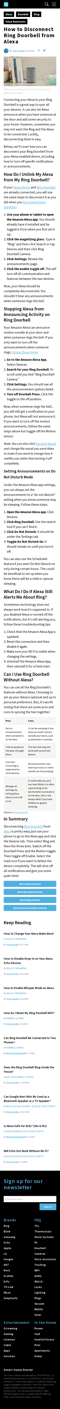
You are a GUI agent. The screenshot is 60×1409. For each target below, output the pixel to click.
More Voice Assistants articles (30, 907)
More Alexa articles (30, 883)
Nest (28, 1106)
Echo (16, 1156)
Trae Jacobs (19, 50)
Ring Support (20, 812)
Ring (36, 14)
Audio (7, 1106)
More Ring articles (30, 899)
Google (18, 1106)
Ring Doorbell (46, 187)
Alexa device (21, 187)
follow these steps (25, 352)
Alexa (9, 14)
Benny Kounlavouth (16, 1053)
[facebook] (39, 50)
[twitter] (44, 50)
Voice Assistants (16, 21)
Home (16, 1131)
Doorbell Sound (45, 443)
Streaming (19, 938)
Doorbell (23, 14)
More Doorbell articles (30, 891)
